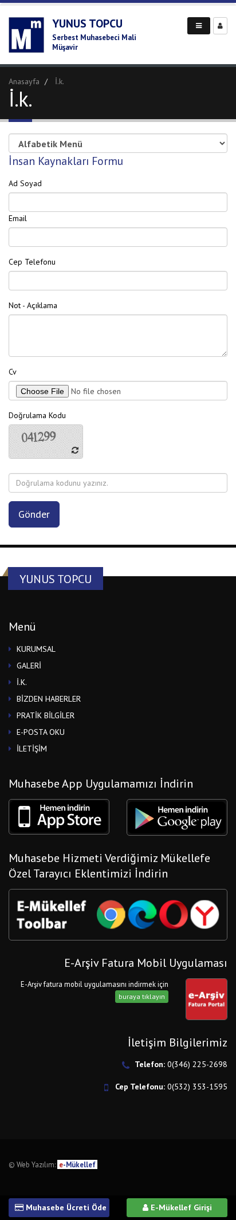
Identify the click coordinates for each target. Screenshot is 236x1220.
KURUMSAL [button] (36, 649)
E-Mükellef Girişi (180, 1207)
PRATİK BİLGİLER (45, 715)
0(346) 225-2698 (197, 1064)
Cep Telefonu (32, 262)
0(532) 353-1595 (197, 1086)
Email (18, 218)
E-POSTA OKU (41, 732)
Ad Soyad (25, 183)
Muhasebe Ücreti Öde (65, 1207)
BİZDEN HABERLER (49, 699)
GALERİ (29, 665)
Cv (13, 372)
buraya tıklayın (142, 996)
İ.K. (22, 682)
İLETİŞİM (32, 748)
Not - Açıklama (33, 305)
